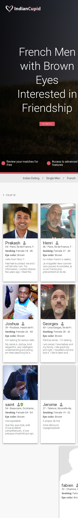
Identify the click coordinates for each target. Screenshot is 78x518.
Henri (48, 243)
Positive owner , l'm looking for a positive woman (58, 340)
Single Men (53, 178)
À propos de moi (51, 421)
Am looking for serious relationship (20, 340)
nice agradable (13, 421)
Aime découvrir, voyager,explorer (51, 426)
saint (9, 404)
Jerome (50, 404)
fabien (67, 485)
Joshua (12, 323)
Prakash (12, 243)
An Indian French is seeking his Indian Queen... (58, 259)
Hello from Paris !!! (14, 259)
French (71, 178)
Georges (50, 323)
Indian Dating (31, 178)
